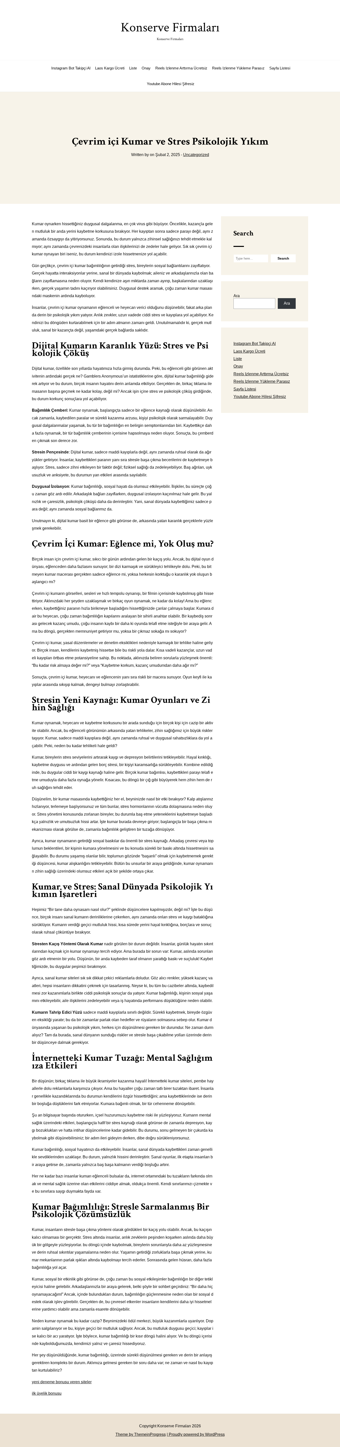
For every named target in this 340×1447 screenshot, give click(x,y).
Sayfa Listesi (279, 68)
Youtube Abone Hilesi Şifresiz (170, 84)
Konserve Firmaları (170, 30)
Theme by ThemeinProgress (140, 1434)
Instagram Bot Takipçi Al (70, 68)
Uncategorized (196, 155)
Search (243, 233)
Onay (146, 68)
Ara (236, 296)
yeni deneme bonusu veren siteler (62, 1382)
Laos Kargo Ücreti (109, 68)
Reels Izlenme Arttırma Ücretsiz (181, 68)
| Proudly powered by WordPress (196, 1434)
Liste (133, 68)
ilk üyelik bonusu (46, 1393)
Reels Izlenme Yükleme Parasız (238, 68)
